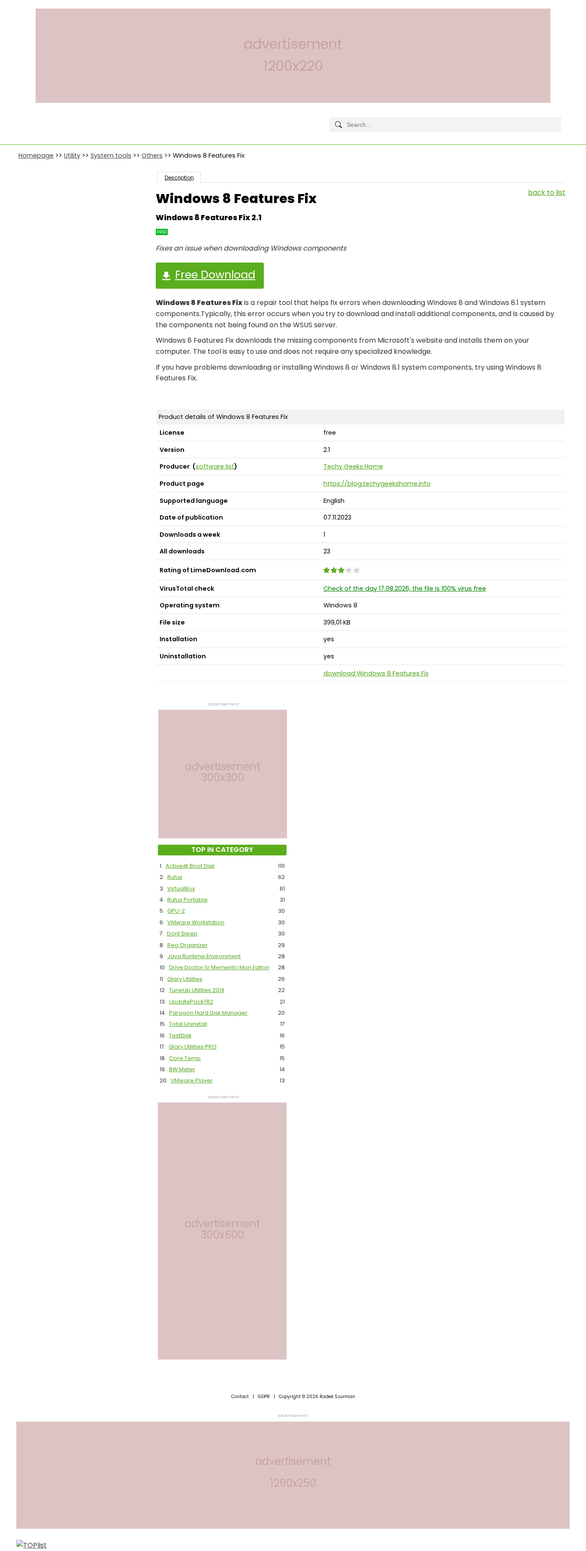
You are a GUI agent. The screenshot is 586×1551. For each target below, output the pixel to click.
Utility (72, 155)
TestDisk (180, 1035)
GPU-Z (176, 910)
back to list (546, 192)
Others (152, 155)
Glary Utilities (184, 979)
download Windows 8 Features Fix (376, 673)
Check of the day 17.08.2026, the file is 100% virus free (404, 588)
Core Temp (185, 1058)
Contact (240, 1396)
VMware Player (192, 1080)
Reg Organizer (187, 945)
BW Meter (182, 1069)
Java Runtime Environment (204, 956)
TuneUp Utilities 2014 (196, 990)
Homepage (36, 155)
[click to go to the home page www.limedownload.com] (37, 118)
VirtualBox (181, 888)
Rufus (174, 877)
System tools (111, 155)
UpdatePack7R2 (191, 1001)
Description (179, 177)
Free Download (215, 274)
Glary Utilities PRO (193, 1046)
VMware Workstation (195, 922)
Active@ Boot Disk (190, 866)
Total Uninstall (188, 1024)
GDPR (264, 1396)
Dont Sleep (182, 933)
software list (215, 466)
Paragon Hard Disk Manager (208, 1012)
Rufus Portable (187, 899)
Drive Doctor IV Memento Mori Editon (219, 967)
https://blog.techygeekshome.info (377, 483)
